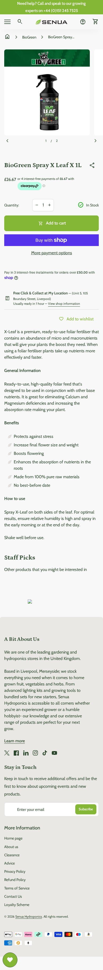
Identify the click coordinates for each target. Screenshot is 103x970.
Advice (9, 863)
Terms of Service (17, 888)
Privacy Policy (14, 871)
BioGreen (29, 37)
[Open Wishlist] (10, 959)
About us (11, 846)
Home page (13, 838)
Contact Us (13, 896)
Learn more (14, 740)
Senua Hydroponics (28, 916)
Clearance (12, 855)
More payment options (51, 252)
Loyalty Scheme (16, 904)
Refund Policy (15, 879)
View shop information (64, 304)
